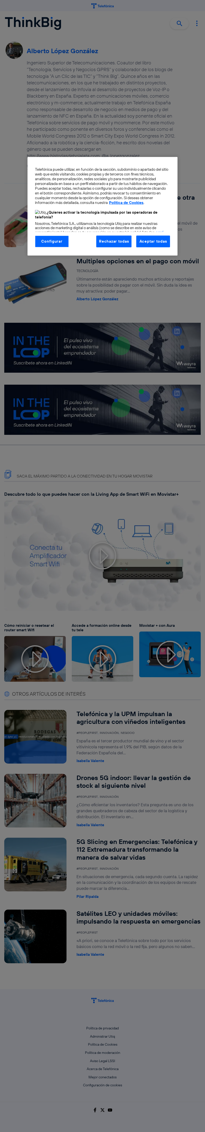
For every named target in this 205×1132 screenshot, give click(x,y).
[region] (103, 206)
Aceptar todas (153, 241)
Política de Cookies (126, 202)
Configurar (51, 241)
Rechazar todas (114, 241)
